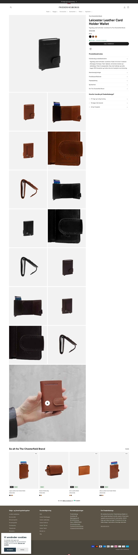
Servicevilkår (12, 517)
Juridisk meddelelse (14, 514)
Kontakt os (42, 531)
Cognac (96, 36)
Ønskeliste (12, 531)
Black (90, 36)
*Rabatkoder (12, 528)
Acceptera (10, 550)
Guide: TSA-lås (43, 525)
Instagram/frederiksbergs (76, 528)
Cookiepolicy (12, 525)
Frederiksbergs (126, 549)
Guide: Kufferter (44, 523)
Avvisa (22, 550)
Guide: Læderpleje (44, 520)
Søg (41, 534)
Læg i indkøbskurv (109, 44)
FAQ (41, 514)
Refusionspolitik (13, 520)
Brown (93, 36)
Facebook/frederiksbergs (76, 526)
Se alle (127, 449)
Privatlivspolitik (13, 523)
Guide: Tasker (43, 528)
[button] (11, 7)
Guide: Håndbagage (45, 517)
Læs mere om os (105, 526)
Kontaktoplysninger (75, 524)
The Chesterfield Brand (95, 16)
